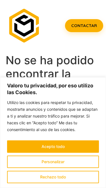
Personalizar (53, 161)
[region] (53, 132)
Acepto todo (53, 146)
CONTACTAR (84, 25)
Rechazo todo (53, 176)
